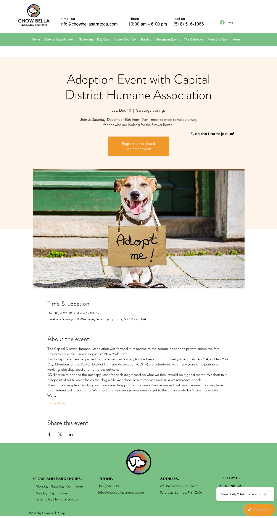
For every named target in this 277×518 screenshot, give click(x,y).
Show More (56, 403)
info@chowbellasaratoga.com (89, 24)
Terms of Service (66, 499)
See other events (138, 149)
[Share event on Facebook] (49, 434)
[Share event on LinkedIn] (71, 434)
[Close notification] (270, 491)
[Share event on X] (60, 434)
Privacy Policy (42, 499)
